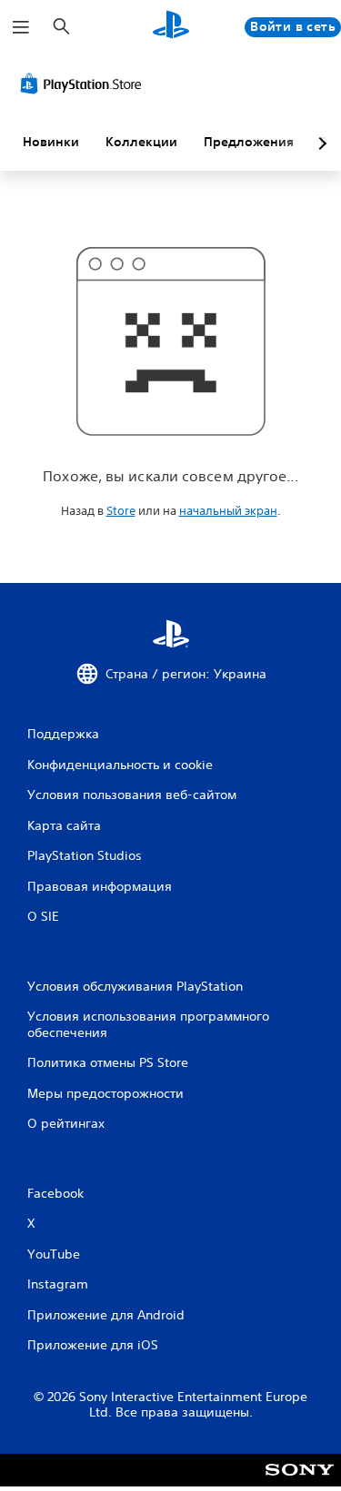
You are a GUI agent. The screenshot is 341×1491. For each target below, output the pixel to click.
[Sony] (299, 1482)
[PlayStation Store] (85, 83)
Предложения (249, 141)
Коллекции (141, 141)
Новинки (51, 141)
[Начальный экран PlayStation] (171, 27)
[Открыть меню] (21, 27)
